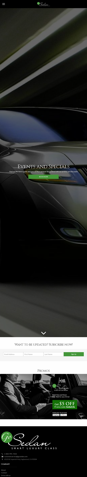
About (3, 470)
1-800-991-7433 (10, 454)
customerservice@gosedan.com (15, 456)
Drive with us (6, 475)
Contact (4, 473)
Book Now (43, 177)
